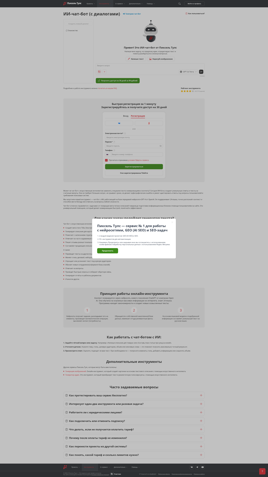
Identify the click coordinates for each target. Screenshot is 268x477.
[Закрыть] (172, 222)
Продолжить (107, 251)
